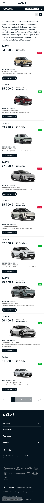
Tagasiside (30, 455)
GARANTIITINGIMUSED (10, 496)
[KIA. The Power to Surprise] (8, 414)
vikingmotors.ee (19, 455)
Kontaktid (7, 442)
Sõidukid (6, 423)
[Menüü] (4, 3)
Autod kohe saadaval (24, 487)
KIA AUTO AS (7, 455)
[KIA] (22, 3)
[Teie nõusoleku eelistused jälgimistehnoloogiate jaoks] (12, 499)
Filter (40, 14)
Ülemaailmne (7, 458)
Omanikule (7, 430)
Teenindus (7, 436)
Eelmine (4, 400)
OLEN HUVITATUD (8, 78)
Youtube (10, 450)
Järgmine (39, 400)
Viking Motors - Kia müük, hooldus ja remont (4, 487)
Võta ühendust (31, 9)
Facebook (4, 450)
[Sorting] (36, 14)
